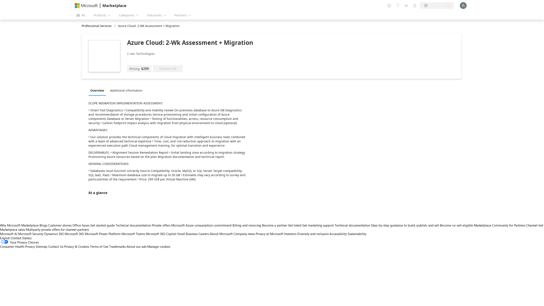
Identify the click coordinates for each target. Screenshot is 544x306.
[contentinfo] (115, 26)
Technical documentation (133, 225)
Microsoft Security (30, 234)
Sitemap (41, 246)
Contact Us (55, 246)
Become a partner (274, 225)
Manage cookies (158, 246)
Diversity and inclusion (313, 234)
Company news (244, 234)
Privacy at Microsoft (269, 234)
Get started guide (102, 225)
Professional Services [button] (97, 26)
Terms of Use (99, 246)
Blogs (43, 225)
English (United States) (16, 238)
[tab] (98, 90)
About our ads (136, 246)
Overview (97, 90)
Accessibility (338, 234)
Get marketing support (318, 225)
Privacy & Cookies (76, 246)
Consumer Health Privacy (17, 246)
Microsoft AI (8, 234)
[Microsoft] (86, 5)
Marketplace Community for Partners (499, 225)
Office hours (80, 225)
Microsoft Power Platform (103, 234)
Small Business (187, 234)
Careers (203, 234)
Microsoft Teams (133, 234)
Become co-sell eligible (456, 225)
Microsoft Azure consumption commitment (201, 225)
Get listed (294, 225)
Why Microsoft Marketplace (19, 225)
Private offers (161, 225)
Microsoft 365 (74, 234)
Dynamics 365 (54, 234)
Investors (290, 234)
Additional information (126, 90)
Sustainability (357, 234)
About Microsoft (221, 234)
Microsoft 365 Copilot (161, 234)
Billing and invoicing (246, 225)
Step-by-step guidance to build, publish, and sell (405, 225)
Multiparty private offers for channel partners (57, 229)
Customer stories (60, 225)
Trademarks (117, 246)
